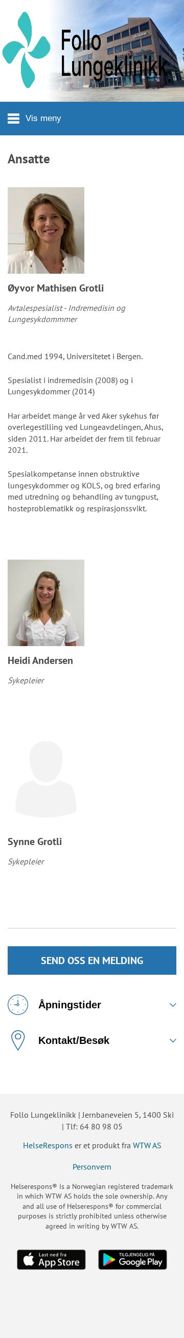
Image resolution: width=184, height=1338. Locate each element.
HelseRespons (48, 1145)
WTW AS (147, 1145)
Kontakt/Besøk (73, 1040)
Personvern (92, 1166)
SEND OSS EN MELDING (92, 960)
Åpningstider (69, 1004)
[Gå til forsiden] (92, 51)
